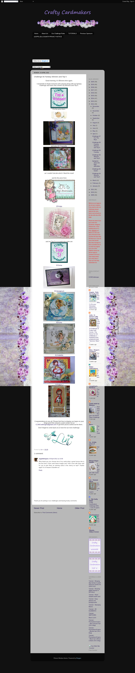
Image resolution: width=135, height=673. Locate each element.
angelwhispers (44, 458)
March (95, 180)
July (94, 125)
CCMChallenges (94, 277)
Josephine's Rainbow (93, 386)
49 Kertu (59, 322)
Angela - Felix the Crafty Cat (94, 293)
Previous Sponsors (86, 33)
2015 (92, 95)
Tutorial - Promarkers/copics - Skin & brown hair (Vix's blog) (95, 622)
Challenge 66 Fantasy (96, 151)
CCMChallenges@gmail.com (46, 424)
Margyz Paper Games (93, 461)
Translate (47, 69)
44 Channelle (62, 146)
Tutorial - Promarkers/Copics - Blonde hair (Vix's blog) (95, 630)
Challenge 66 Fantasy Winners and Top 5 (96, 145)
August (95, 122)
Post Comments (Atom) (49, 512)
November (96, 111)
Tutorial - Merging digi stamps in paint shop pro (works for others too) (95, 583)
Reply (40, 470)
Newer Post (39, 508)
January (95, 186)
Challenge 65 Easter (96, 169)
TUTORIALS (72, 33)
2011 (92, 189)
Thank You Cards (98, 393)
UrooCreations (94, 515)
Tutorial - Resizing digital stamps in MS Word (94, 590)
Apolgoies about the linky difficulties (96, 163)
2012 (92, 104)
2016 (92, 93)
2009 (92, 195)
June (94, 128)
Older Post (79, 508)
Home (36, 33)
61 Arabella (59, 355)
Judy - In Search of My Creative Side (93, 316)
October (95, 115)
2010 (92, 192)
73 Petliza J (59, 385)
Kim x (91, 424)
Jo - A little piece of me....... (92, 443)
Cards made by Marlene (94, 404)
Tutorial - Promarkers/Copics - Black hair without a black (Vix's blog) (95, 638)
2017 (92, 90)
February (96, 183)
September (96, 118)
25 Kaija (59, 206)
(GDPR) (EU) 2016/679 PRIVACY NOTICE (48, 36)
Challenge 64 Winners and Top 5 (96, 175)
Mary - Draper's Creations (94, 350)
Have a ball (98, 354)
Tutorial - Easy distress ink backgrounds (93, 600)
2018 (92, 87)
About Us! (45, 33)
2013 (92, 101)
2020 (92, 81)
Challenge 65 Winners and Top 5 (96, 156)
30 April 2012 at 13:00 (56, 458)
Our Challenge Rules (58, 33)
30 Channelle (59, 120)
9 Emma (59, 265)
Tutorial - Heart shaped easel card (94, 595)
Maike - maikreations (93, 367)
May (94, 131)
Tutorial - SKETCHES (92, 614)
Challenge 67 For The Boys (96, 137)
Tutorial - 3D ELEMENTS (92, 610)
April (94, 134)
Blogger (78, 658)
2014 (92, 98)
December (96, 106)
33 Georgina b (59, 291)
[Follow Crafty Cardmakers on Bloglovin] (41, 62)
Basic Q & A (92, 617)
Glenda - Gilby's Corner (94, 531)
